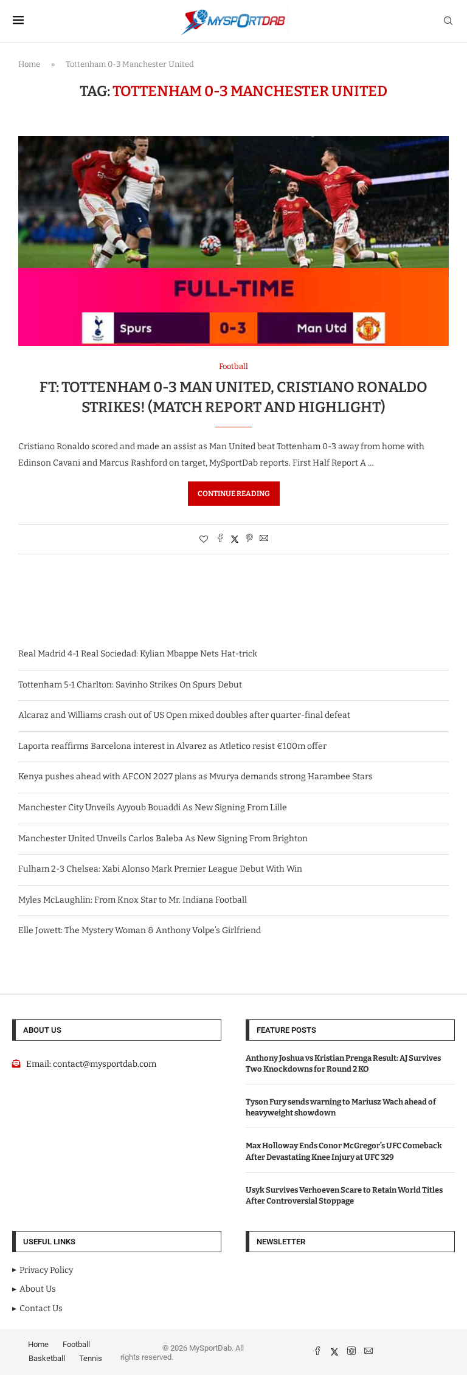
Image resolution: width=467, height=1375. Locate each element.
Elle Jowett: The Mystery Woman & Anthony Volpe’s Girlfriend (139, 930)
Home (29, 64)
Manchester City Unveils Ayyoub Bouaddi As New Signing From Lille (152, 807)
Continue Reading (234, 493)
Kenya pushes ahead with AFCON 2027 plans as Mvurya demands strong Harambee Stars (195, 776)
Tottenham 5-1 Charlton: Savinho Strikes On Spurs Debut (130, 685)
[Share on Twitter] (234, 539)
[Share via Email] (264, 539)
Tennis (90, 1358)
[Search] (448, 21)
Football (76, 1344)
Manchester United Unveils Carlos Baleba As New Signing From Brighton (163, 838)
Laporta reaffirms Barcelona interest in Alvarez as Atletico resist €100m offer (172, 746)
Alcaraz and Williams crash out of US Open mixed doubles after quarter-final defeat (184, 715)
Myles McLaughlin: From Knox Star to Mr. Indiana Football (132, 900)
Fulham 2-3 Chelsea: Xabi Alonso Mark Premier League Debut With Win (160, 869)
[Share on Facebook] (220, 539)
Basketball (47, 1358)
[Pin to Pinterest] (249, 539)
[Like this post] (203, 539)
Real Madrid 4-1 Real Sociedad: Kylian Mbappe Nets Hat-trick (137, 654)
